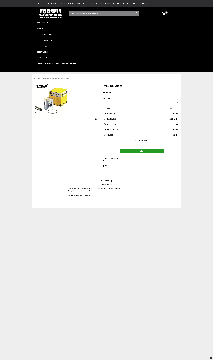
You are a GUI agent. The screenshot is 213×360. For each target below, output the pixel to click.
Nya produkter (43, 22)
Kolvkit (56, 78)
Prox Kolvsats (64, 78)
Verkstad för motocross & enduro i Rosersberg (57, 63)
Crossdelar (42, 46)
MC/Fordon (41, 28)
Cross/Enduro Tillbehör (47, 40)
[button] (168, 13)
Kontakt (40, 69)
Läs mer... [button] (176, 102)
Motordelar (49, 78)
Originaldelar (43, 52)
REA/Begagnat (42, 58)
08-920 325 (125, 3)
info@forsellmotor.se (139, 3)
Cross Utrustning (44, 34)
